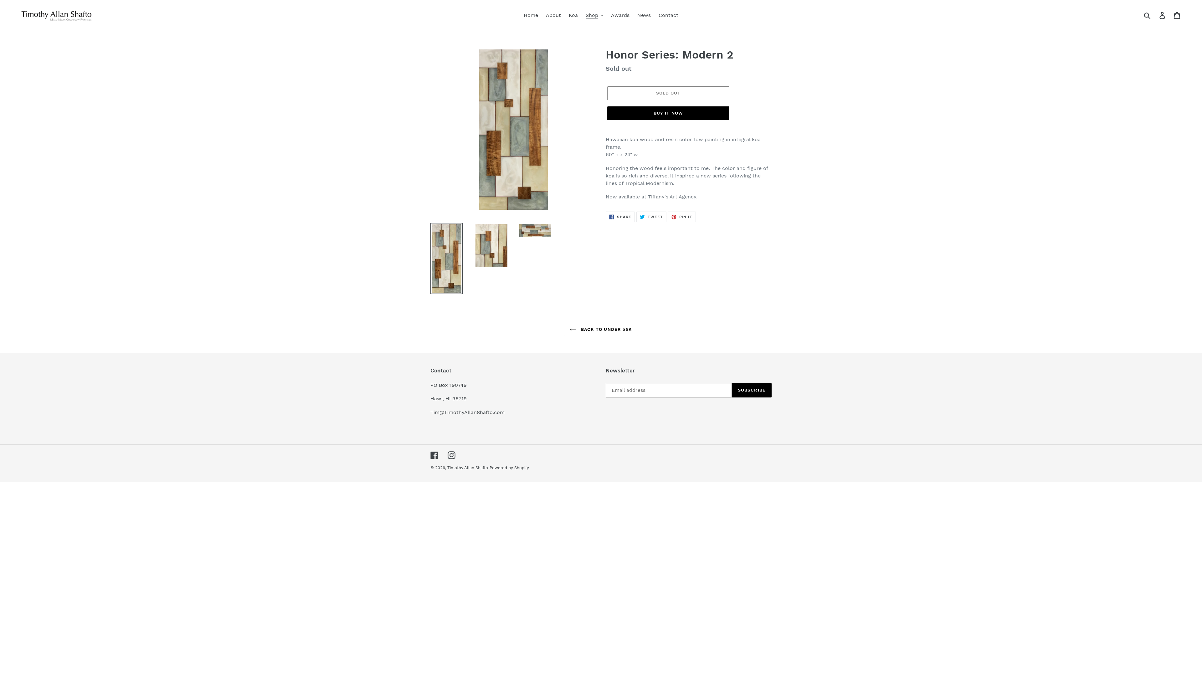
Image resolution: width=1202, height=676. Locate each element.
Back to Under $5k (605, 329)
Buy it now (668, 112)
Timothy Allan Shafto (467, 467)
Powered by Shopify (509, 467)
